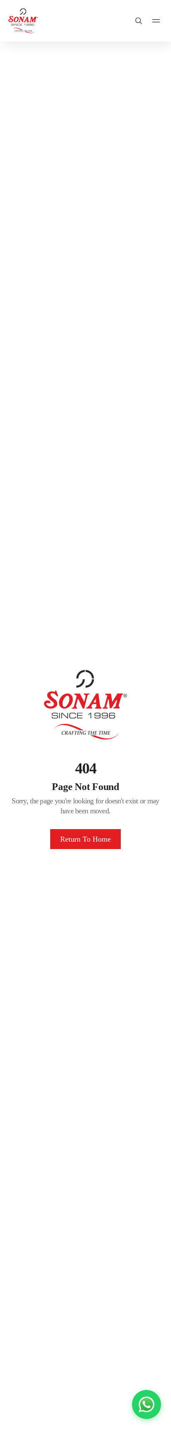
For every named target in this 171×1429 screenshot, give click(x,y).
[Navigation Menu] (156, 20)
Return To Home (85, 839)
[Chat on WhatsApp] (146, 1404)
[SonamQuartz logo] (23, 20)
